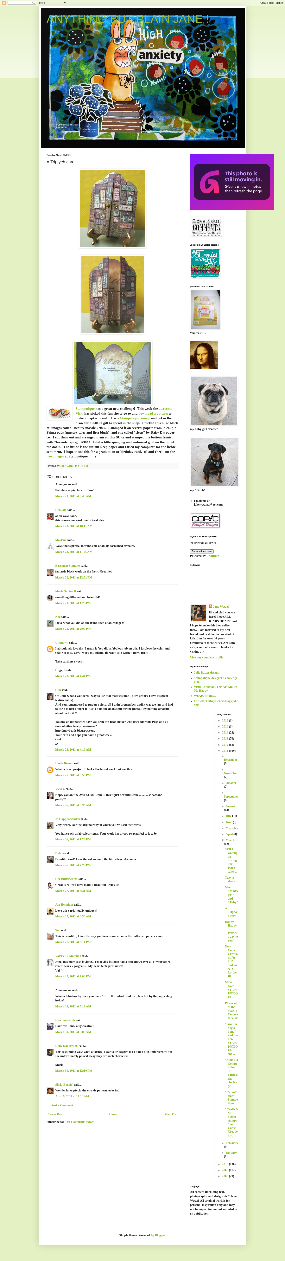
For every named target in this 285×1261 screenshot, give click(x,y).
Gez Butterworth (66, 879)
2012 (225, 744)
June (229, 822)
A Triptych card (231, 912)
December (230, 759)
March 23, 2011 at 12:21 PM (73, 577)
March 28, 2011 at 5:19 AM (73, 1006)
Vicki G (60, 789)
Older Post (170, 1114)
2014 (225, 732)
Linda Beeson (64, 763)
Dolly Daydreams (66, 1045)
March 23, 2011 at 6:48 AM (73, 496)
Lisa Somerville (65, 1020)
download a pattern (152, 413)
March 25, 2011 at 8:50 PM (73, 775)
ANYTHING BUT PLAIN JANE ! (128, 18)
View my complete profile (206, 657)
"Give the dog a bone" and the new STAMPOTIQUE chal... (231, 1039)
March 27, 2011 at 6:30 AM (73, 916)
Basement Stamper (67, 565)
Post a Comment (62, 1105)
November (231, 773)
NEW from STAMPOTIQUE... (231, 990)
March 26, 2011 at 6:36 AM (73, 805)
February (232, 1143)
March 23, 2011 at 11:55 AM (73, 551)
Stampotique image (134, 418)
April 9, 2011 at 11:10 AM (72, 1096)
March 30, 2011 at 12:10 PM (73, 1070)
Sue (57, 930)
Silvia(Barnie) (64, 1084)
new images (55, 456)
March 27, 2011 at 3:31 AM (73, 890)
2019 (225, 720)
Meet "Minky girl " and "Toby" (231, 895)
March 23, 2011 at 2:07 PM (73, 628)
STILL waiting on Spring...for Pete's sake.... (231, 860)
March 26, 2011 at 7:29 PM (73, 865)
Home (113, 1114)
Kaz (57, 616)
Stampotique (86, 409)
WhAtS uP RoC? (205, 695)
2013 (225, 738)
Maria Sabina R (65, 591)
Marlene (60, 540)
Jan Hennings (64, 904)
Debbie (60, 853)
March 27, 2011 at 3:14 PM (73, 942)
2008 (225, 1176)
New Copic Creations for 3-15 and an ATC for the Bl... (231, 961)
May (229, 828)
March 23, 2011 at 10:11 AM (73, 526)
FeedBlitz (212, 555)
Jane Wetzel (221, 606)
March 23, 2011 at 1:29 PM (73, 603)
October (231, 783)
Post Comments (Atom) (80, 1121)
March (230, 840)
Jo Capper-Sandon (67, 819)
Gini (58, 690)
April (229, 834)
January (231, 1152)
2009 (225, 1170)
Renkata (60, 510)
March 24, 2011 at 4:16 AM (73, 749)
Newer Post (55, 1114)
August (230, 806)
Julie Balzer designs (207, 672)
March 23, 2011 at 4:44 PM (73, 676)
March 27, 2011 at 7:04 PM (73, 976)
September (231, 796)
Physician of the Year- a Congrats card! (231, 1010)
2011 (225, 750)
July (229, 816)
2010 (225, 1164)
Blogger (160, 1235)
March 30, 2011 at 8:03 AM (73, 1032)
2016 (225, 726)
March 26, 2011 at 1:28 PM (73, 839)
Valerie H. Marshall (68, 956)
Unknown (61, 642)
